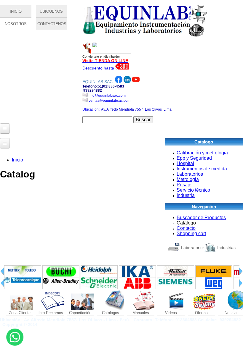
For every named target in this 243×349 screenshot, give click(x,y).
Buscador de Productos (201, 217)
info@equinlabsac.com (107, 95)
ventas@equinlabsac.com (109, 100)
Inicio (17, 159)
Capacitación (80, 313)
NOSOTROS (16, 24)
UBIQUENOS (51, 11)
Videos (171, 313)
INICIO (16, 11)
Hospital (185, 163)
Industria (186, 195)
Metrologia (188, 179)
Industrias (226, 247)
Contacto (186, 228)
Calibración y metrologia (202, 152)
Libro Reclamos (49, 313)
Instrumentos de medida (202, 168)
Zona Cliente (20, 313)
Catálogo (186, 222)
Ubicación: (91, 109)
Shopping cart (191, 233)
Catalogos (110, 313)
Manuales (140, 313)
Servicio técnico (193, 190)
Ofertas (201, 313)
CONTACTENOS (51, 24)
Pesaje (184, 184)
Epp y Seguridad (194, 158)
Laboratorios (190, 174)
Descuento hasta (98, 68)
